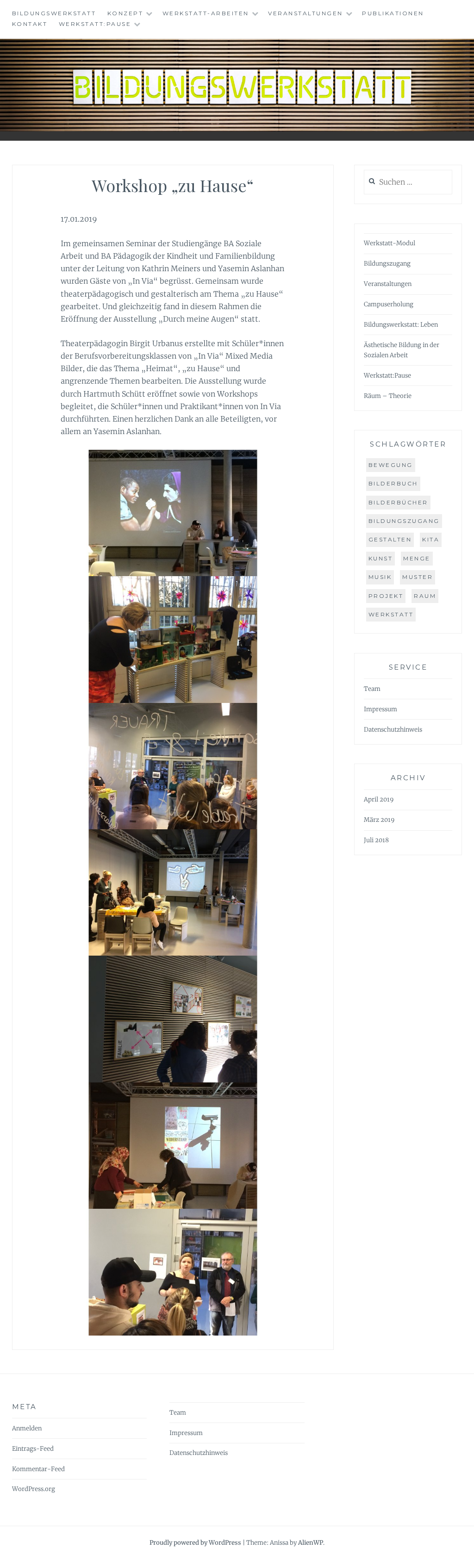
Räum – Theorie (388, 396)
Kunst (380, 558)
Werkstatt (391, 614)
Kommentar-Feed (38, 1469)
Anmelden (27, 1428)
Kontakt (30, 23)
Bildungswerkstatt (54, 13)
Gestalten (390, 539)
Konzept (125, 13)
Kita (430, 539)
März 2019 (379, 820)
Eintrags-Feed (33, 1449)
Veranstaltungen (305, 13)
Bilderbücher (398, 502)
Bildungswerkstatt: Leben (401, 325)
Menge (416, 558)
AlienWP (310, 1543)
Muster (417, 576)
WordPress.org (33, 1489)
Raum (425, 595)
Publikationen (393, 13)
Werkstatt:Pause (95, 23)
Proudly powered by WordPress (195, 1543)
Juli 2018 (376, 840)
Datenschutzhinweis (393, 729)
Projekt (386, 595)
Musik (380, 576)
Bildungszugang (387, 263)
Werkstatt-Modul (389, 243)
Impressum (380, 709)
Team (372, 689)
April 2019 (379, 799)
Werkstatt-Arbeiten (205, 13)
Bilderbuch (393, 483)
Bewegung (390, 464)
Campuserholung (388, 304)
